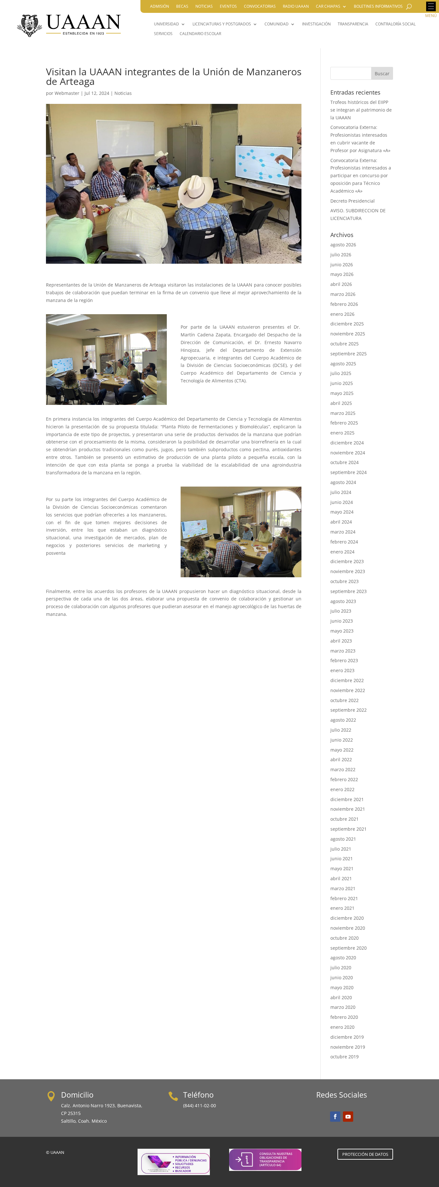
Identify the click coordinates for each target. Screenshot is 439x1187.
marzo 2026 (342, 294)
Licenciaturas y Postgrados (222, 24)
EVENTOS (228, 6)
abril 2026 (341, 284)
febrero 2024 (344, 542)
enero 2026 (342, 314)
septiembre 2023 (348, 591)
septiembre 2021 (348, 829)
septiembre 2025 (348, 354)
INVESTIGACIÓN (316, 24)
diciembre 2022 (347, 680)
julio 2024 (340, 492)
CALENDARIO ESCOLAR (200, 34)
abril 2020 (341, 997)
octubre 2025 (344, 344)
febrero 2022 (344, 779)
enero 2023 (342, 670)
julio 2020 (340, 967)
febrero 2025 (344, 423)
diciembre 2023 (347, 561)
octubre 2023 (344, 581)
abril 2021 (341, 878)
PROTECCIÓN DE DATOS (365, 1154)
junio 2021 (341, 858)
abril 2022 (341, 759)
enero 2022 (342, 789)
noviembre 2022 (347, 690)
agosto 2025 (343, 364)
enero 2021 (342, 908)
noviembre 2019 (347, 1047)
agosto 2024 (343, 482)
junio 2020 (341, 977)
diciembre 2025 (347, 324)
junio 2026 (341, 264)
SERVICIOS (163, 34)
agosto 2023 (343, 601)
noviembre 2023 (347, 571)
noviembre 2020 (347, 928)
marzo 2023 (342, 651)
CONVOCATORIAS (260, 6)
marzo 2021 (342, 888)
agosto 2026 (343, 245)
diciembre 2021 (347, 799)
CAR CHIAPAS (328, 6)
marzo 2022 (342, 769)
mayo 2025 (342, 393)
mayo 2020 (342, 987)
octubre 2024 (344, 462)
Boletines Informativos (378, 6)
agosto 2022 (343, 720)
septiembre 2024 (348, 472)
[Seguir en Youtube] (348, 1116)
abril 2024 (341, 522)
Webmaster (67, 93)
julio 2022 (340, 730)
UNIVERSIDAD (166, 24)
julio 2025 (340, 373)
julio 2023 (340, 611)
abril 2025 (341, 403)
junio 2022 (341, 740)
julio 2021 (340, 849)
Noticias (123, 93)
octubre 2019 (344, 1057)
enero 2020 (342, 1027)
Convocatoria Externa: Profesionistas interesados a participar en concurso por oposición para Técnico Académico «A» (360, 175)
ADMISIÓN (159, 6)
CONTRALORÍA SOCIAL (395, 24)
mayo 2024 (342, 512)
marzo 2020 (342, 1007)
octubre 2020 (344, 938)
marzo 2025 (342, 413)
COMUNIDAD (276, 24)
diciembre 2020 (347, 918)
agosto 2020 (343, 957)
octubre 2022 (344, 700)
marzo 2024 (342, 532)
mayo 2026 (342, 274)
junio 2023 (341, 621)
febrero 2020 (344, 1017)
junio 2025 (341, 383)
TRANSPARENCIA (353, 24)
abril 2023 (341, 641)
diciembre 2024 (347, 443)
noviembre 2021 (347, 809)
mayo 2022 (342, 750)
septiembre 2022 (348, 710)
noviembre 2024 (347, 453)
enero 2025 (342, 433)
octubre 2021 (344, 819)
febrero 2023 (344, 660)
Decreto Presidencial (352, 201)
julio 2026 (340, 254)
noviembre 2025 (347, 334)
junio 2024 (341, 502)
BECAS (182, 6)
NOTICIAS (204, 6)
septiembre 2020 (348, 948)
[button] (431, 6)
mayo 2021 (342, 868)
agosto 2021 (343, 839)
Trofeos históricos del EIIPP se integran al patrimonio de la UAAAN (361, 110)
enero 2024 (342, 552)
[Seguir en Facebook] (335, 1116)
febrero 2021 (344, 898)
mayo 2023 (342, 631)
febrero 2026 (344, 304)
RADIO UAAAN (296, 6)
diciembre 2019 (347, 1037)
